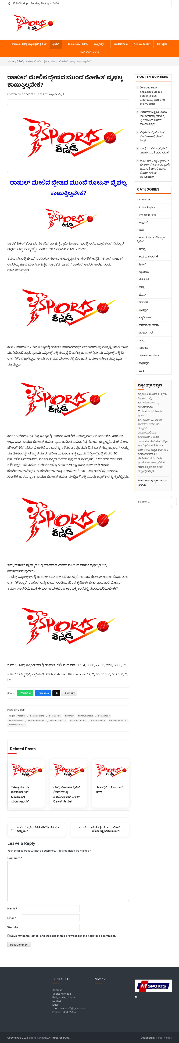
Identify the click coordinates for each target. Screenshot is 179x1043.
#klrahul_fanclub (78, 720)
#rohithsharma (98, 720)
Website (13, 927)
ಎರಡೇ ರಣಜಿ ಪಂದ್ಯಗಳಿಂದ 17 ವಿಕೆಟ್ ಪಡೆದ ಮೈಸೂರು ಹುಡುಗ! (99, 829)
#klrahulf (69, 716)
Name (12, 908)
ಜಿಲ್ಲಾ (142, 287)
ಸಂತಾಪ (143, 348)
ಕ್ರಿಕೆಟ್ (55, 44)
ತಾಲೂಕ (143, 302)
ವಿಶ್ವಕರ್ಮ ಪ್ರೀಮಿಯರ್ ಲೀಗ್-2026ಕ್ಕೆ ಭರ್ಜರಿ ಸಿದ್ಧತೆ (152, 137)
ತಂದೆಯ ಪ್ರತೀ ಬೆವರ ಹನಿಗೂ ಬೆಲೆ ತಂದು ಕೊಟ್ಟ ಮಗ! (39, 829)
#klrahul (21, 716)
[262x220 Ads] (153, 983)
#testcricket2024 (17, 724)
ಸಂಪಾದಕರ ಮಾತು (149, 356)
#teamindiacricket (118, 720)
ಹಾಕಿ (141, 371)
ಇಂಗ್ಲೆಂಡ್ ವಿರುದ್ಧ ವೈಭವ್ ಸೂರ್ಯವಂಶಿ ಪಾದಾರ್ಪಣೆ (154, 151)
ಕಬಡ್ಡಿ (142, 249)
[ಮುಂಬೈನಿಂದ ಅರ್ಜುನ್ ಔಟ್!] (110, 770)
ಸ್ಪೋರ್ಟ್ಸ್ (99, 44)
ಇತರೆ (142, 230)
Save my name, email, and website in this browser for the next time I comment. (63, 935)
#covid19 (144, 200)
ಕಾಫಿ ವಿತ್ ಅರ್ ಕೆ (89, 52)
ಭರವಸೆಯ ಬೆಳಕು (78, 44)
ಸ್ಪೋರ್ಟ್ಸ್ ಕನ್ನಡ (56, 94)
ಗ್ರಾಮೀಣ (144, 272)
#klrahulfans (104, 716)
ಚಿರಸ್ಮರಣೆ (161, 44)
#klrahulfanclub (85, 716)
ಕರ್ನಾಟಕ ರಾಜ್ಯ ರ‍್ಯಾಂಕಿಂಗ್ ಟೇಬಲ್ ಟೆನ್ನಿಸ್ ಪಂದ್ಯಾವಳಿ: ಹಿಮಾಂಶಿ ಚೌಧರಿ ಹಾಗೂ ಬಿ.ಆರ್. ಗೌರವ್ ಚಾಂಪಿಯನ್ (155, 169)
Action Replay (142, 44)
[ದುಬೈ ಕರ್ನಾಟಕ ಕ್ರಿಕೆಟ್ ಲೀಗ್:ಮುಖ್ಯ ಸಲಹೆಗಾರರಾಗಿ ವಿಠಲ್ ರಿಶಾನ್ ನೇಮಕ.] (68, 770)
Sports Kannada (38, 1037)
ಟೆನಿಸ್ (142, 295)
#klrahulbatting (37, 716)
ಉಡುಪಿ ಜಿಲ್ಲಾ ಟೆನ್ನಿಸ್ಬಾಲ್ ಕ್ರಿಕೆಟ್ (29, 44)
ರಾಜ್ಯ (141, 340)
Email (12, 918)
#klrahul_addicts (58, 720)
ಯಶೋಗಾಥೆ (120, 44)
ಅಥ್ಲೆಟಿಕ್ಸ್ (143, 222)
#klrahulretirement (36, 720)
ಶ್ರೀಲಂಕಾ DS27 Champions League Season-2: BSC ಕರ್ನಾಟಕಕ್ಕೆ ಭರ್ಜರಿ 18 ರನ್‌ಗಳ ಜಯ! (152, 96)
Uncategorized (147, 215)
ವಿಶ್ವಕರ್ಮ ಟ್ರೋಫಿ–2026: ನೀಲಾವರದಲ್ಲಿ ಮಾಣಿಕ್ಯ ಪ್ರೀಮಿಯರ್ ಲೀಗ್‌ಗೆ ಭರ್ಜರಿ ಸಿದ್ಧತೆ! (153, 118)
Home (11, 61)
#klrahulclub (55, 716)
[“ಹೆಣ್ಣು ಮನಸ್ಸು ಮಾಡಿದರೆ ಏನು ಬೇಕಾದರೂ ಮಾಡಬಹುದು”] (26, 770)
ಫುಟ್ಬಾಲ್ (143, 310)
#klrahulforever (16, 720)
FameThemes (164, 1037)
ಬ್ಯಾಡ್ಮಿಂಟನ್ (145, 318)
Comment (15, 858)
